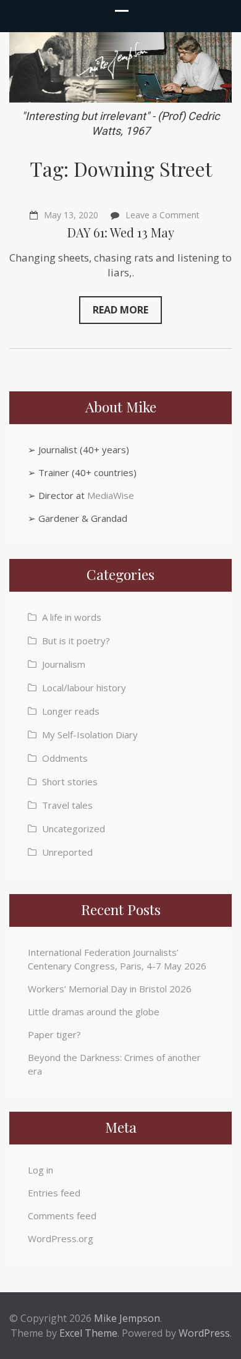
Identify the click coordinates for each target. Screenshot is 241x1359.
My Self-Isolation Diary (90, 734)
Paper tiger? (54, 1034)
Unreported (67, 852)
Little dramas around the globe (93, 1011)
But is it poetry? (76, 640)
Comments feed (62, 1215)
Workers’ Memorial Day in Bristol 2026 (110, 988)
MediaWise (110, 495)
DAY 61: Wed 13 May (120, 232)
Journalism (63, 664)
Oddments (65, 758)
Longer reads (70, 711)
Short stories (70, 781)
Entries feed (54, 1192)
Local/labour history (84, 687)
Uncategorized (73, 828)
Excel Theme (88, 1333)
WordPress (204, 1333)
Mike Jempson (127, 1318)
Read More (120, 310)
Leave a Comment (162, 215)
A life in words (71, 617)
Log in (40, 1170)
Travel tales (67, 805)
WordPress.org (60, 1238)
